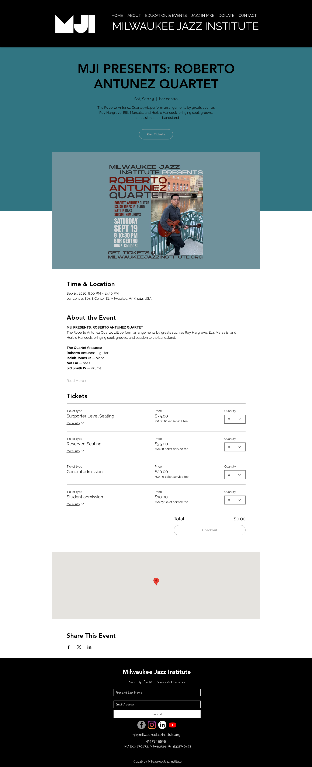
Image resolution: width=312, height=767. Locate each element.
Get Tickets (156, 134)
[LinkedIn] (162, 725)
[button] (134, 15)
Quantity (230, 411)
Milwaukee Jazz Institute (157, 671)
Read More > (76, 381)
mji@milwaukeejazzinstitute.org (156, 735)
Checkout (209, 530)
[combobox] (235, 419)
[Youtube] (173, 725)
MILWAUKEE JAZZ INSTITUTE (185, 26)
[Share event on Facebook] (69, 647)
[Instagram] (152, 725)
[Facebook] (141, 725)
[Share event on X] (79, 647)
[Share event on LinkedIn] (89, 647)
